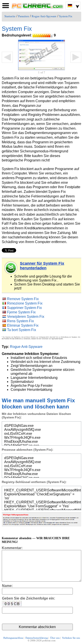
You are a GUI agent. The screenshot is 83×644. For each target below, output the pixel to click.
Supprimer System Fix (24, 308)
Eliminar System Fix (23, 325)
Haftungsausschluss (13, 637)
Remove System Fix (23, 299)
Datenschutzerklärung (36, 637)
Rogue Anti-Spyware (44, 16)
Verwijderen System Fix (25, 316)
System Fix (65, 16)
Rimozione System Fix (24, 303)
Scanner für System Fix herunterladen (42, 265)
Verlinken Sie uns (71, 637)
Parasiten (23, 16)
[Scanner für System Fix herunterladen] (11, 267)
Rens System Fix (20, 321)
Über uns (55, 637)
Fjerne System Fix (21, 312)
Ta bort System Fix (21, 330)
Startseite (9, 16)
